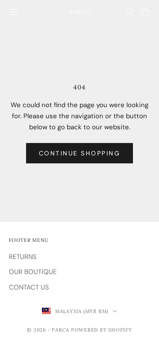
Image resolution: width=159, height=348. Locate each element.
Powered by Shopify (101, 330)
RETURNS (23, 256)
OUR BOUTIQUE (33, 271)
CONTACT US (29, 287)
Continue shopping (80, 153)
